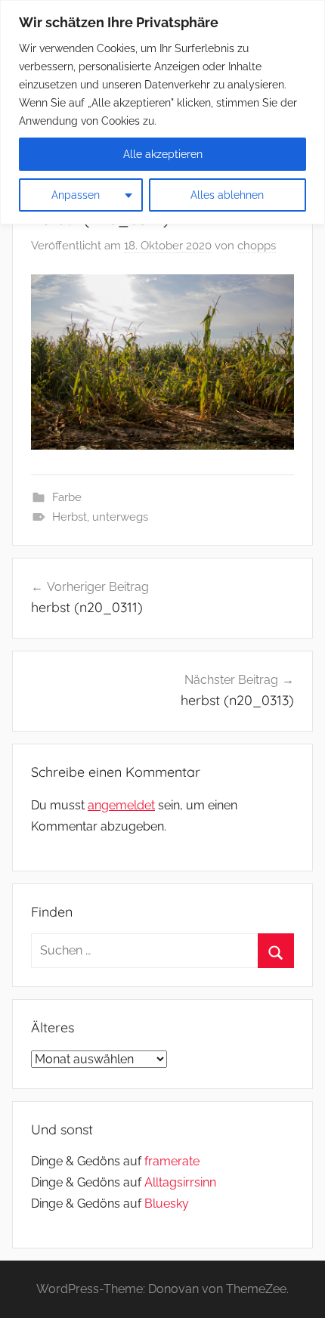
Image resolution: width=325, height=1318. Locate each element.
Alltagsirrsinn (180, 1182)
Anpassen (75, 195)
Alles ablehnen (227, 195)
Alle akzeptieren (163, 154)
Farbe (67, 497)
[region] (162, 112)
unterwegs (120, 517)
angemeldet (121, 805)
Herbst (69, 517)
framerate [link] (172, 1161)
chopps (256, 245)
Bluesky (166, 1203)
